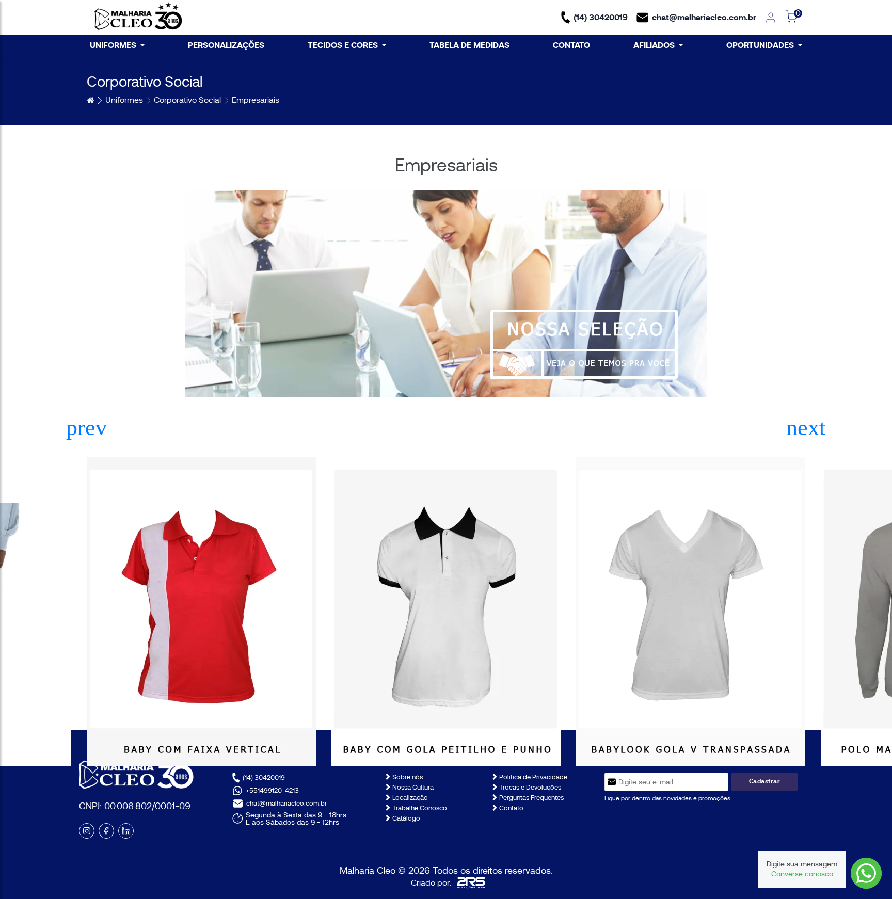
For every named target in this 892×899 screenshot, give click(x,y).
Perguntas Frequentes (531, 797)
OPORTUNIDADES (760, 45)
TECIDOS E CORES (343, 45)
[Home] (138, 17)
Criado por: (431, 883)
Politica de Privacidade (532, 777)
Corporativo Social (187, 100)
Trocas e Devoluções (529, 787)
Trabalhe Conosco (419, 808)
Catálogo (405, 818)
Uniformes (124, 100)
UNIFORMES (113, 45)
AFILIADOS (654, 45)
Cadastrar (764, 781)
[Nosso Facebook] (106, 831)
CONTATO (571, 45)
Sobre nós (407, 777)
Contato (510, 808)
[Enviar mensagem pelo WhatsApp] (866, 873)
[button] (806, 427)
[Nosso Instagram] (86, 831)
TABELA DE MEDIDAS (469, 45)
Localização (409, 797)
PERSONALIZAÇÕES (226, 45)
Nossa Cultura (412, 787)
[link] (770, 17)
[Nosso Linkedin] (126, 831)
